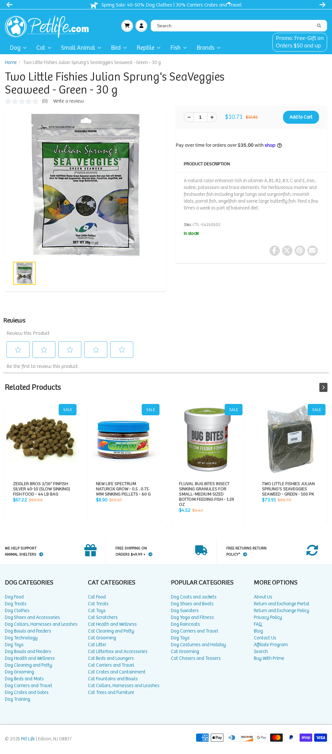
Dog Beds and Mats (24, 679)
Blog (258, 631)
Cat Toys (97, 610)
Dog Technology (21, 638)
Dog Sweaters (185, 610)
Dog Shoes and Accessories (32, 617)
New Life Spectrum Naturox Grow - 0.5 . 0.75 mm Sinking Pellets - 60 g (124, 439)
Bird (116, 47)
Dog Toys (14, 644)
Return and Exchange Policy (281, 610)
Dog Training (17, 699)
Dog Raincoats (185, 624)
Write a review (68, 101)
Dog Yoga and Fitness (192, 617)
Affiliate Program (271, 644)
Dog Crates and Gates (27, 692)
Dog (15, 47)
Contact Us (265, 638)
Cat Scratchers (103, 617)
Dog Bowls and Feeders (28, 631)
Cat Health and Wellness (112, 624)
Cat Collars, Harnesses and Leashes (124, 685)
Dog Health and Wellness (30, 658)
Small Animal (78, 47)
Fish (175, 47)
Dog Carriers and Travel (28, 685)
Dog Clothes (17, 610)
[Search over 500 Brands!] (319, 26)
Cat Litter (97, 644)
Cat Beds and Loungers (111, 658)
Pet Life (28, 739)
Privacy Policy (268, 617)
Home (11, 62)
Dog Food (14, 597)
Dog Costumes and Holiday (198, 644)
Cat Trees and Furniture (111, 692)
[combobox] (239, 25)
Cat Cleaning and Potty (111, 631)
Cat (40, 47)
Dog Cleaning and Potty (28, 665)
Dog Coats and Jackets (194, 597)
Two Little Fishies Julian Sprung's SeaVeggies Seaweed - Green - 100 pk (290, 439)
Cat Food (97, 597)
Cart (127, 26)
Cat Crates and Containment (117, 672)
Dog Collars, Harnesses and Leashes (41, 624)
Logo (49, 25)
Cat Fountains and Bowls (113, 679)
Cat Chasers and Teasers (196, 658)
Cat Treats (98, 604)
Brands (205, 47)
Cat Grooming (102, 638)
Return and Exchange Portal (281, 604)
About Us (263, 597)
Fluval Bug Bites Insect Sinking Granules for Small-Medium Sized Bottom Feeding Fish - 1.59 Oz (207, 439)
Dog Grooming (19, 672)
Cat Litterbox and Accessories (118, 651)
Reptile (145, 47)
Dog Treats (16, 604)
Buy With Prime (269, 658)
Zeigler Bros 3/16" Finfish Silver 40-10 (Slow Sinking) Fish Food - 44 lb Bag (41, 439)
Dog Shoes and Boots (192, 604)
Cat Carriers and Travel (111, 665)
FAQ (258, 624)
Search (261, 651)
